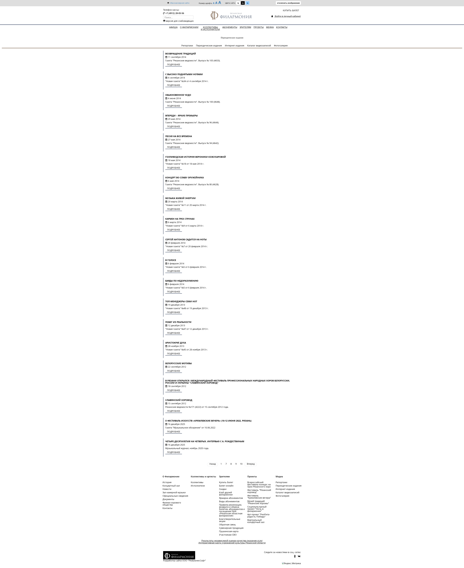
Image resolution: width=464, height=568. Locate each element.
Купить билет (226, 482)
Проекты (259, 27)
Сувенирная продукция (231, 527)
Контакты (281, 27)
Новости (167, 489)
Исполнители (198, 485)
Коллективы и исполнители (210, 28)
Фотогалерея (281, 45)
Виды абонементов (229, 501)
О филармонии (189, 27)
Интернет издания (234, 45)
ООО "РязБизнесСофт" (194, 560)
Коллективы (197, 482)
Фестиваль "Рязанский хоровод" (259, 491)
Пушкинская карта (228, 531)
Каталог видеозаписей (259, 45)
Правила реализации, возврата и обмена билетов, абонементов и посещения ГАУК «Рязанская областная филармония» (232, 510)
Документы (168, 499)
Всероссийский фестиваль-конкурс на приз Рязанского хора (259, 484)
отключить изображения (288, 3)
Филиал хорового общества (172, 503)
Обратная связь (227, 524)
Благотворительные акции (229, 520)
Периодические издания (209, 45)
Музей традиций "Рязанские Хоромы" (258, 502)
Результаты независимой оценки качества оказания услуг (232, 540)
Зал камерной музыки (174, 492)
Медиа (270, 27)
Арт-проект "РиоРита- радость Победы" (258, 515)
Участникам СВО (228, 534)
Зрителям (245, 27)
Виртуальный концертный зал (255, 521)
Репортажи (187, 45)
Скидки (222, 489)
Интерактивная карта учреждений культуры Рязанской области (232, 542)
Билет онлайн (226, 485)
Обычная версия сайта (179, 3)
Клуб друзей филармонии (226, 493)
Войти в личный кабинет (287, 16)
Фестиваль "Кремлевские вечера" (259, 496)
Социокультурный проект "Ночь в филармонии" (256, 508)
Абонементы (229, 27)
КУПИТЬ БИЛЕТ (291, 10)
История (167, 482)
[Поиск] (191, 17)
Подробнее (173, 64)
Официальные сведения (175, 495)
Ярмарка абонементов (231, 498)
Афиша (173, 27)
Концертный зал (171, 485)
